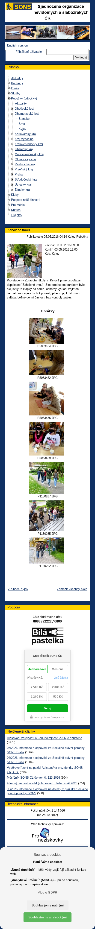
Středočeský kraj (26, 179)
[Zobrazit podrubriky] (9, 83)
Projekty (16, 215)
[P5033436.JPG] (47, 398)
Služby (15, 93)
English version (17, 45)
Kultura (16, 210)
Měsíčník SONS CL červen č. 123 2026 (33, 777)
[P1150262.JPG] (47, 551)
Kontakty (17, 83)
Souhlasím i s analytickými (47, 917)
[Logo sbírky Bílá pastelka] (47, 637)
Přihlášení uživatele (28, 51)
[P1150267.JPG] (47, 478)
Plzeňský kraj (24, 169)
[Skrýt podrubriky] (9, 98)
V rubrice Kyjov (18, 589)
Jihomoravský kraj (27, 113)
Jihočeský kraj (24, 108)
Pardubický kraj (25, 164)
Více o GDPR (47, 892)
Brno (22, 124)
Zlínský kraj (22, 189)
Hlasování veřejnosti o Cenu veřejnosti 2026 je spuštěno (44, 738)
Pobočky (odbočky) (24, 98)
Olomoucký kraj (25, 159)
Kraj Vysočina (24, 139)
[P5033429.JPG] (47, 439)
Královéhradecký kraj (29, 144)
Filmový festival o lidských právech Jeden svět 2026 (42, 783)
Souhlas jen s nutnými (48, 905)
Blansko (24, 118)
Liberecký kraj (24, 149)
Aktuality (17, 78)
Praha (19, 174)
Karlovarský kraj (25, 134)
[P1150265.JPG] (47, 515)
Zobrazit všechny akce (72, 589)
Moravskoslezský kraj (29, 154)
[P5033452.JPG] (47, 362)
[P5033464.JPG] (47, 331)
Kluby (15, 194)
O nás (15, 88)
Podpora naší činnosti (25, 200)
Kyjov (22, 129)
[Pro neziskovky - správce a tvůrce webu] (47, 835)
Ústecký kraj (23, 184)
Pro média (18, 205)
